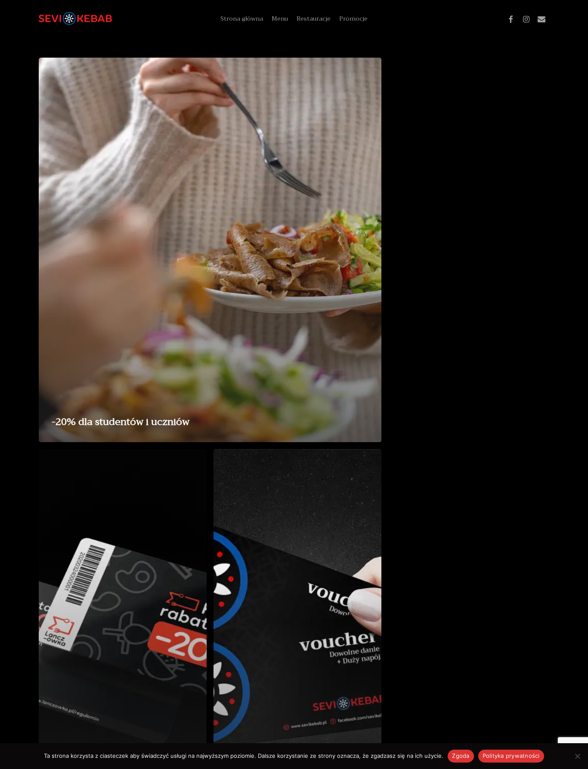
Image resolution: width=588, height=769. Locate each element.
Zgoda (460, 755)
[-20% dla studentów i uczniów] (210, 250)
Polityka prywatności (511, 755)
